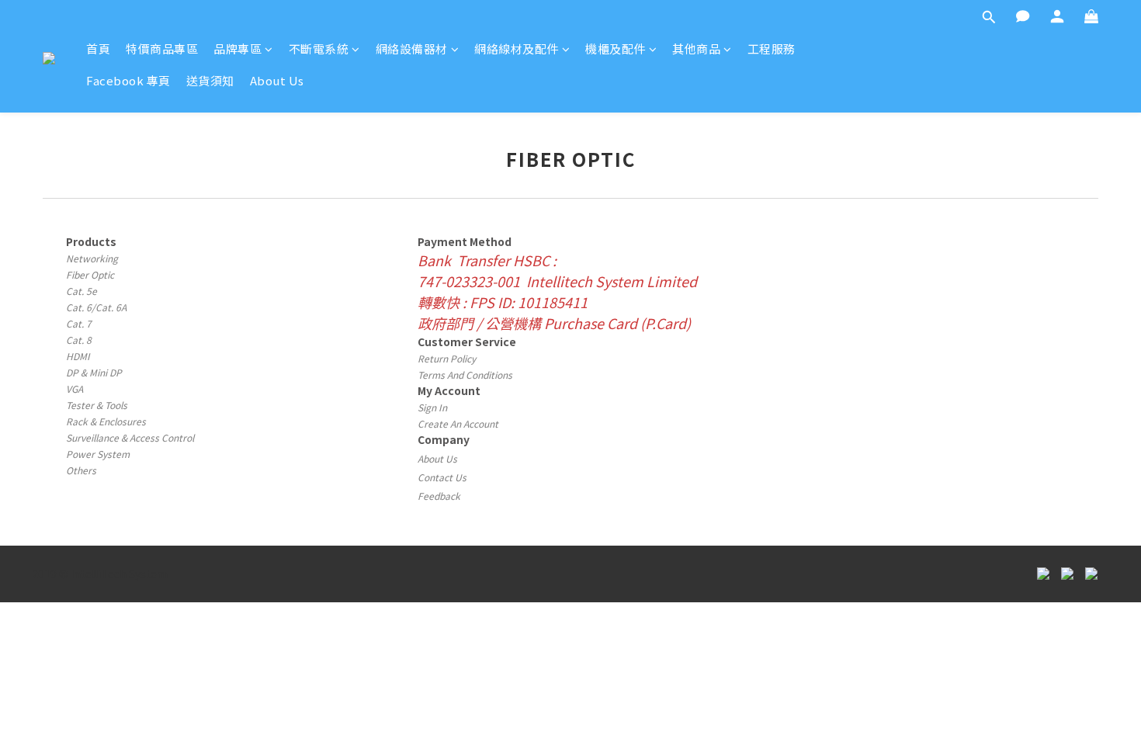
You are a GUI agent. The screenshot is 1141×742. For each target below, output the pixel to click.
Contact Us (442, 477)
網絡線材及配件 (516, 48)
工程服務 (771, 48)
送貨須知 (210, 80)
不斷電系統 (319, 48)
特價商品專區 (162, 48)
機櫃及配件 (615, 48)
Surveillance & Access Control (130, 437)
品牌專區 (237, 48)
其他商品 (696, 48)
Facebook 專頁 (128, 80)
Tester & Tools (96, 404)
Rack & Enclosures (106, 421)
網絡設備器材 (412, 48)
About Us (277, 80)
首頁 (98, 48)
